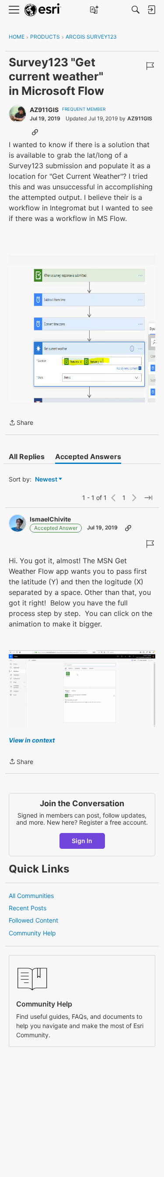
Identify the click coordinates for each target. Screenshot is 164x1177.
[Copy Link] (35, 132)
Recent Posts (27, 908)
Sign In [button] (82, 840)
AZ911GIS (44, 109)
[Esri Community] (42, 10)
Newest (46, 479)
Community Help (32, 933)
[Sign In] (151, 9)
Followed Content (33, 920)
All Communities (31, 895)
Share (21, 423)
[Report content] (150, 66)
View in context (32, 740)
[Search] (135, 9)
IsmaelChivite (50, 519)
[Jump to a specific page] (148, 498)
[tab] (26, 456)
